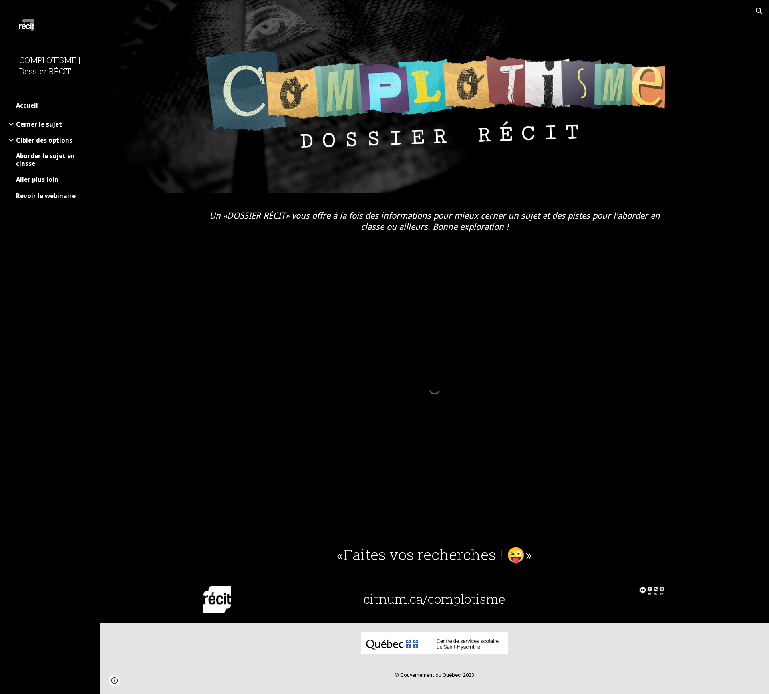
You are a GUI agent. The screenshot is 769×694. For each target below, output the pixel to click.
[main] (434, 221)
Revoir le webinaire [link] (46, 196)
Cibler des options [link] (44, 140)
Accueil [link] (27, 105)
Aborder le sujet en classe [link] (45, 159)
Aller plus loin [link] (37, 179)
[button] (759, 11)
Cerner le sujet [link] (39, 124)
